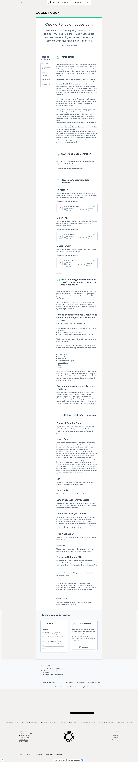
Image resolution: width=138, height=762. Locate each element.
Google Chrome (63, 354)
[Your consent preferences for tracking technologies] (2, 759)
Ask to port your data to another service (54, 646)
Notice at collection (60, 760)
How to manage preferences (46, 80)
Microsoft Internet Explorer (66, 361)
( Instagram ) (115, 733)
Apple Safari (62, 358)
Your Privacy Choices (74, 760)
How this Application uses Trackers (46, 73)
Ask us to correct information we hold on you (55, 637)
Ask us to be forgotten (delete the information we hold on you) (53, 642)
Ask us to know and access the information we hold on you (52, 633)
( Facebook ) (115, 735)
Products (56, 2)
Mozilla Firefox (62, 356)
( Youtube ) (116, 737)
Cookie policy (59, 754)
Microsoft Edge (63, 363)
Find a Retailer (77, 2)
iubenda (40, 687)
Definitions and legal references (46, 85)
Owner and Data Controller (46, 68)
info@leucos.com (23, 741)
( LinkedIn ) (115, 739)
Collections (65, 2)
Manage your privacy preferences (53, 649)
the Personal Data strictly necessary (73, 687)
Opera (60, 367)
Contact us (85, 647)
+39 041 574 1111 (23, 740)
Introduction (45, 63)
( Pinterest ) (115, 741)
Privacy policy (49, 754)
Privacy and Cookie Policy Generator (89, 682)
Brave (60, 365)
